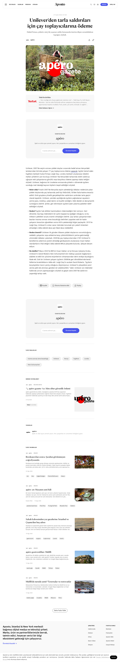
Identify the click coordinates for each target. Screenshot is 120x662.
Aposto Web (109, 637)
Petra (60, 597)
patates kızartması (32, 505)
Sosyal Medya (110, 644)
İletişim (90, 644)
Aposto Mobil (110, 641)
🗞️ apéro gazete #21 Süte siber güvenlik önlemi (48, 389)
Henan (63, 476)
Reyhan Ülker (29, 500)
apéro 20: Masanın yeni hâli (38, 490)
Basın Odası (92, 641)
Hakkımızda (91, 629)
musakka (39, 597)
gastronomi (30, 538)
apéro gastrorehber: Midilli (38, 552)
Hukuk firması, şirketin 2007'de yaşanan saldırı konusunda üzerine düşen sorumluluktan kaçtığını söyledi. (60, 33)
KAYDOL (104, 4)
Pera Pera (42, 505)
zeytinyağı (29, 568)
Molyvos (53, 597)
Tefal (28, 405)
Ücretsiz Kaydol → (10, 643)
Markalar (108, 629)
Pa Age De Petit (52, 505)
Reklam (90, 633)
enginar (38, 538)
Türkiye (51, 568)
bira (33, 476)
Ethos (90, 637)
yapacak (74, 171)
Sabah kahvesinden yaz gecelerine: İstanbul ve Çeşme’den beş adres (47, 521)
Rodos (57, 568)
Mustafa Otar (63, 505)
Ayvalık (37, 568)
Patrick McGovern (53, 476)
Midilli (44, 568)
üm (28, 476)
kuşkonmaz (47, 538)
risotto (62, 538)
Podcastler (109, 633)
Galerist (72, 505)
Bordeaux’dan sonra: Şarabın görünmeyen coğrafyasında (45, 458)
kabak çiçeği (30, 597)
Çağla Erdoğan (41, 476)
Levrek (55, 538)
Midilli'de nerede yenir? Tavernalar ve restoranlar (48, 582)
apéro (60, 138)
